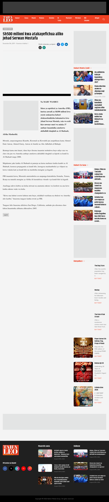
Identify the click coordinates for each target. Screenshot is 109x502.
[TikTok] (17, 468)
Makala (41, 18)
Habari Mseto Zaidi (82, 68)
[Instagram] (29, 468)
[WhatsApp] (44, 47)
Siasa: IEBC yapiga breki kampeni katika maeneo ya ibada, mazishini (62, 467)
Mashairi (69, 18)
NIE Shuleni (86, 19)
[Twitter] (11, 468)
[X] (62, 44)
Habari (17, 18)
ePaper (97, 18)
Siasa (26, 18)
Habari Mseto (8, 29)
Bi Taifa (59, 19)
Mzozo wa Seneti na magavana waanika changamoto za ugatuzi (97, 465)
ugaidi (6, 215)
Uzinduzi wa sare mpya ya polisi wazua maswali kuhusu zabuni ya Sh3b (97, 477)
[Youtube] (23, 468)
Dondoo (51, 18)
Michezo (78, 18)
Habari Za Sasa (80, 165)
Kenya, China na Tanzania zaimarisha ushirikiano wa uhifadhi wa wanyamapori (98, 452)
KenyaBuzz (78, 261)
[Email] (40, 47)
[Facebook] (58, 44)
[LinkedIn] (66, 44)
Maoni (34, 18)
